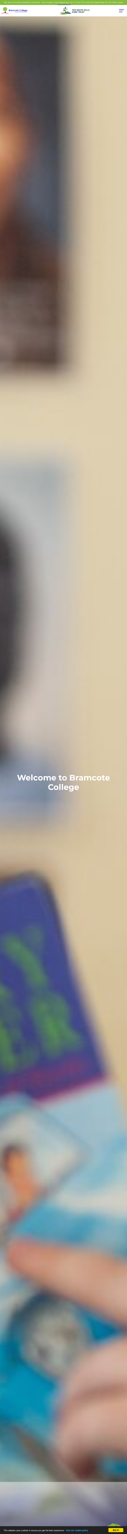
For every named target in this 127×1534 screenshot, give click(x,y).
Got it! (116, 1530)
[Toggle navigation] (122, 11)
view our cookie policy (77, 1530)
